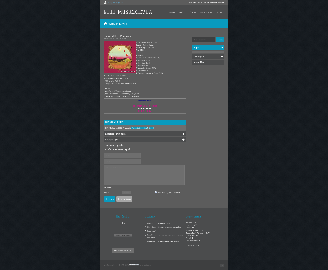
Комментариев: (192, 230)
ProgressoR (151, 231)
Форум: (189, 233)
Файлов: (189, 222)
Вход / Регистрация (115, 2)
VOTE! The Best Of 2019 (123, 251)
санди (112, 38)
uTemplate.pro (145, 265)
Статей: (189, 228)
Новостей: (190, 225)
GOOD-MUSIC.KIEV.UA (128, 12)
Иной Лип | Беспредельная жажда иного (163, 241)
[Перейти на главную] (105, 23)
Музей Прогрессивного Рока (158, 223)
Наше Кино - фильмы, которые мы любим (164, 227)
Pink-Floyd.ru (152, 235)
